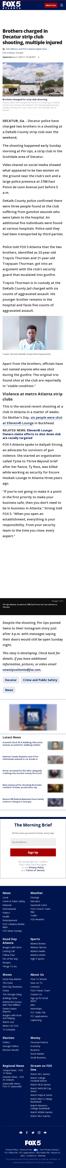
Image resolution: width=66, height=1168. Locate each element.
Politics (6, 912)
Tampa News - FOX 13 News (13, 1072)
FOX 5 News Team (40, 990)
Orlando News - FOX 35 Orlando (13, 1078)
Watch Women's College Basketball (40, 1107)
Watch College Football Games (38, 1079)
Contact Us (36, 994)
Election (8, 1038)
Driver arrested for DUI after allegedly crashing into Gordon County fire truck (22, 772)
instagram (39, 1132)
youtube (20, 1132)
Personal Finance (39, 1042)
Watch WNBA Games (41, 1112)
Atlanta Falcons (38, 947)
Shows (7, 974)
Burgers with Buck (12, 947)
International (9, 908)
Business (35, 1049)
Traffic (33, 915)
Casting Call (9, 951)
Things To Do (10, 966)
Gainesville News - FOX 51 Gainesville (12, 1085)
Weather (36, 893)
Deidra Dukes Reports (10, 1010)
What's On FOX (10, 1025)
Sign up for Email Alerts (39, 1000)
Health (6, 916)
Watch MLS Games (40, 1115)
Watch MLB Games (40, 1084)
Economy (35, 1046)
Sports (35, 939)
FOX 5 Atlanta (9, 52)
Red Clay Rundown (12, 986)
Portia (6, 990)
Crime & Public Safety (14, 901)
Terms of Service (35, 870)
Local (5, 897)
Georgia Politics (11, 1046)
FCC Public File (37, 1012)
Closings (34, 897)
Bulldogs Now (10, 998)
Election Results (11, 1049)
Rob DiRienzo (12, 49)
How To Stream (38, 979)
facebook (26, 1132)
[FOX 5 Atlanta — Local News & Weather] (12, 5)
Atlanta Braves (38, 943)
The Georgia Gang (12, 994)
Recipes (7, 962)
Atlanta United (37, 954)
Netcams (35, 901)
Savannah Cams (38, 905)
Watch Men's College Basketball (41, 1100)
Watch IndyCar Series (41, 1095)
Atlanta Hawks (37, 951)
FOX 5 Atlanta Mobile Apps (14, 925)
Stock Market (37, 1053)
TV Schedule (9, 1029)
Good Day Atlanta (10, 941)
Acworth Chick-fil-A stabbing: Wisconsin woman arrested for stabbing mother (23, 743)
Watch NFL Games (40, 1074)
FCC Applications (39, 1016)
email (45, 1132)
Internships (36, 1008)
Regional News (13, 1066)
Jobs (32, 1004)
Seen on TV (36, 982)
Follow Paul (9, 954)
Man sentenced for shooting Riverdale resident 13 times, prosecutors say (22, 786)
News (9, 690)
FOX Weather (37, 919)
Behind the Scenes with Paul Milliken (12, 1003)
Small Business (38, 1057)
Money (35, 1038)
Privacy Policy (36, 867)
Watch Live (51, 5)
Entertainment (10, 920)
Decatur (20, 52)
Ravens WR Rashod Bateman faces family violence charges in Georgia (23, 800)
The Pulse (8, 982)
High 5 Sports (37, 958)
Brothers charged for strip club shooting (25, 99)
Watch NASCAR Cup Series (40, 1090)
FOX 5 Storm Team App (40, 910)
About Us (37, 974)
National (7, 905)
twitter (33, 1132)
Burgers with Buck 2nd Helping (12, 1017)
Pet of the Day (10, 958)
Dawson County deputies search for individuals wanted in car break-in (20, 757)
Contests (35, 986)
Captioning (35, 1020)
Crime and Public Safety (40, 680)
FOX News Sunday (12, 930)
